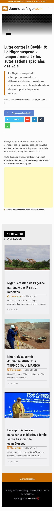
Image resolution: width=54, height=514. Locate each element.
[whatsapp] (7, 125)
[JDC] (22, 8)
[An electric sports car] (27, 260)
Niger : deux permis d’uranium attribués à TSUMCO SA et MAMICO (23, 361)
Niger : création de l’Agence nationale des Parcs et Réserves (26, 287)
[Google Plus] (27, 119)
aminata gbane (22, 100)
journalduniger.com (36, 490)
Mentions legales (27, 479)
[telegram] (41, 119)
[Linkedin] (34, 119)
